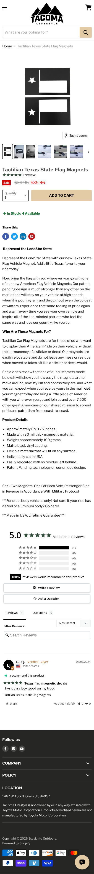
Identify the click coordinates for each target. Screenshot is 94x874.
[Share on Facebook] (5, 236)
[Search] (86, 32)
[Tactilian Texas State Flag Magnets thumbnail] (8, 151)
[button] (80, 704)
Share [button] (13, 704)
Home (7, 46)
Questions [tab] (40, 613)
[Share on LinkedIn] (23, 236)
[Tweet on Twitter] (14, 236)
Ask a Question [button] (49, 599)
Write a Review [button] (49, 588)
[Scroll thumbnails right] (87, 151)
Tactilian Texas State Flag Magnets (27, 695)
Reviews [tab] (12, 613)
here (54, 506)
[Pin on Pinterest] (31, 236)
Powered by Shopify (16, 843)
